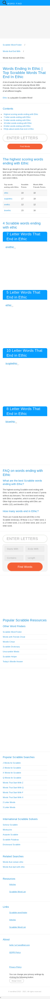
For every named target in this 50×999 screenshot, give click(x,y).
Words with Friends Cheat (14, 637)
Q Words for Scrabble (12, 778)
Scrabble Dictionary (11, 647)
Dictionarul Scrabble (11, 845)
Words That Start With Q (13, 788)
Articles (12, 884)
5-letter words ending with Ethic (17, 120)
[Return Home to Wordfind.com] (4, 4)
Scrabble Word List (17, 892)
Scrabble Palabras (11, 840)
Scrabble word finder (18, 913)
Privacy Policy (15, 967)
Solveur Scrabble (10, 825)
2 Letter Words (9, 802)
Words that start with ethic (14, 867)
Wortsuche (7, 830)
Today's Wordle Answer (13, 662)
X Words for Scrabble (12, 773)
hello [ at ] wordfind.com (19, 945)
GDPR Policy (15, 952)
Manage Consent (16, 981)
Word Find (14, 4)
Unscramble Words (11, 652)
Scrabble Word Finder (12, 632)
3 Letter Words (9, 807)
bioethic (7, 210)
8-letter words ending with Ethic (17, 126)
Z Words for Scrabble (12, 768)
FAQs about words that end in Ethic (19, 129)
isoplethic (8, 199)
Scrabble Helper (10, 657)
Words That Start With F (13, 793)
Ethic (5, 98)
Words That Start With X (13, 797)
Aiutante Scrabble (10, 835)
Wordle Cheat (9, 642)
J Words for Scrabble (12, 763)
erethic (7, 205)
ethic (6, 193)
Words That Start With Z (13, 783)
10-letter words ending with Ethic (18, 123)
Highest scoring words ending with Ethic (21, 114)
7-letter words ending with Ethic (17, 117)
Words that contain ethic (13, 862)
